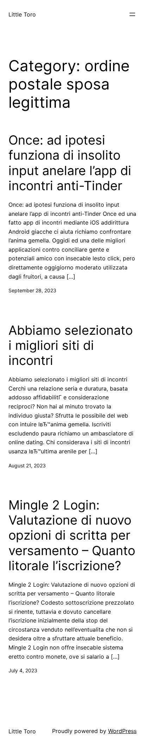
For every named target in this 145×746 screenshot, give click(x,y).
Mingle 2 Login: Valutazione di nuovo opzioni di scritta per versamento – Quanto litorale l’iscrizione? (71, 535)
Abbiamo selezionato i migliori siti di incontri (70, 345)
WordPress (122, 730)
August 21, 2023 (27, 465)
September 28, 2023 (32, 290)
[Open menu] (132, 14)
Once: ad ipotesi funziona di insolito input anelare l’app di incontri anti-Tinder (69, 163)
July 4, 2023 (22, 670)
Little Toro (22, 14)
